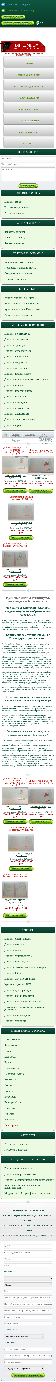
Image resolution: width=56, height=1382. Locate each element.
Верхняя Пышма (14, 1073)
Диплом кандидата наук (19, 995)
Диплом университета (18, 955)
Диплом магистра (15, 950)
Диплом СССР (13, 972)
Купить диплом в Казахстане (22, 309)
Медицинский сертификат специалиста (28, 1193)
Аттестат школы (14, 213)
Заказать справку (14, 237)
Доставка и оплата (29, 132)
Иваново (9, 1108)
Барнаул (9, 1050)
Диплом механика (15, 367)
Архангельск (12, 1039)
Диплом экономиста (16, 413)
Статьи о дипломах (16, 279)
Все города (11, 1125)
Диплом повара (13, 385)
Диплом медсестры (16, 362)
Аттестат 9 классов (16, 1149)
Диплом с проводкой (17, 1015)
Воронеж (10, 1096)
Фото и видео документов (28, 86)
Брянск (8, 1062)
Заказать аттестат (15, 243)
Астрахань (10, 1045)
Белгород (10, 1056)
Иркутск (9, 1119)
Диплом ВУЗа (12, 201)
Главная (28, 64)
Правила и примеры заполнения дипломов (24, 1008)
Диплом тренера (14, 345)
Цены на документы (29, 75)
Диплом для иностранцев (20, 978)
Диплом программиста (18, 390)
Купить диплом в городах (16, 438)
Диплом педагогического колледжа (26, 379)
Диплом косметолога (17, 356)
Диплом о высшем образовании (23, 1001)
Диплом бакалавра (15, 944)
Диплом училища (15, 1020)
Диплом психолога (16, 396)
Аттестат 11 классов (16, 1143)
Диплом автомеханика (18, 339)
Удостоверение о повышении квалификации (22, 1186)
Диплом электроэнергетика (21, 419)
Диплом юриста (14, 425)
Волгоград (10, 1079)
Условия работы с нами (18, 261)
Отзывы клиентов (29, 121)
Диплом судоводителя (17, 350)
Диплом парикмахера (17, 373)
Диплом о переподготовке (20, 1174)
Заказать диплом (14, 231)
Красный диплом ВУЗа (18, 984)
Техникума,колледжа (17, 207)
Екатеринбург (12, 1102)
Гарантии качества (29, 98)
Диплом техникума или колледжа (25, 967)
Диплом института (16, 961)
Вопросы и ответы (29, 109)
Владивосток (12, 1068)
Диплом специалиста (17, 938)
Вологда (9, 1090)
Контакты (28, 144)
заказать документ (13, 17)
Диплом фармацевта (17, 407)
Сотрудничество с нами (18, 273)
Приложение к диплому (19, 1168)
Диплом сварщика (15, 402)
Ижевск (9, 1113)
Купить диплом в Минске (20, 297)
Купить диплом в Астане (19, 314)
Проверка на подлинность (20, 267)
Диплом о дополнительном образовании (29, 1179)
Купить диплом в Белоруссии (22, 303)
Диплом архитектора (17, 333)
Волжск (9, 1085)
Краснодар (30, 435)
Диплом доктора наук (17, 990)
